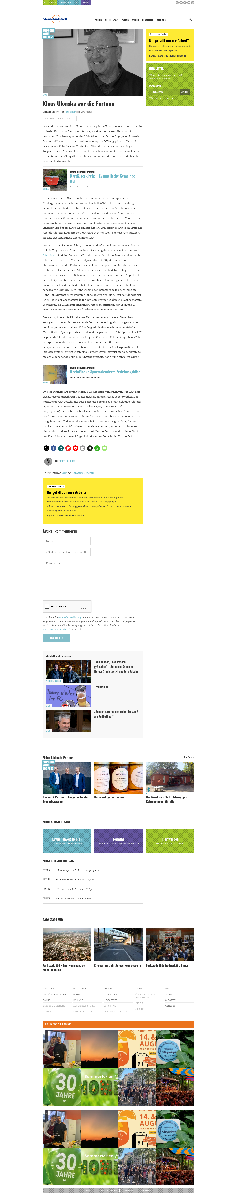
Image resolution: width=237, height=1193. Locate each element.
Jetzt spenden (54, 613)
